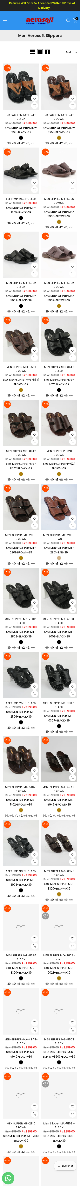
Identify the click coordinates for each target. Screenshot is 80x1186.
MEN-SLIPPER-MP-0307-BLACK (59, 705)
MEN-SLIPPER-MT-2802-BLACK (21, 621)
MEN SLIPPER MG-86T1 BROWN (21, 369)
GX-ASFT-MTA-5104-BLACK (21, 117)
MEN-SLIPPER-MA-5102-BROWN (21, 789)
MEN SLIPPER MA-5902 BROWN (59, 285)
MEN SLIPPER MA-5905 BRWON (59, 201)
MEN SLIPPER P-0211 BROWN (59, 453)
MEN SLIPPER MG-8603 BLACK (59, 1041)
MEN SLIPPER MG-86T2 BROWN (21, 453)
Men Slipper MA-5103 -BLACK (59, 1125)
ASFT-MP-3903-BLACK (21, 871)
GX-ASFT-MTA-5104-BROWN (59, 117)
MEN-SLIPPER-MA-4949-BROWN (59, 789)
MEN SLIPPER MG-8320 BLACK (21, 957)
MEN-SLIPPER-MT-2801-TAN (59, 537)
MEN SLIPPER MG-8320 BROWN (59, 873)
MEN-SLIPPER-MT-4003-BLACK (59, 621)
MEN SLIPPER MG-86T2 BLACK (59, 369)
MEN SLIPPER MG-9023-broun (59, 957)
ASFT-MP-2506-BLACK (21, 703)
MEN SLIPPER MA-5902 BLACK (21, 285)
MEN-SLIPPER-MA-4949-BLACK (21, 1041)
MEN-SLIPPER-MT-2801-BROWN (21, 537)
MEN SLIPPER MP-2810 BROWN (21, 1125)
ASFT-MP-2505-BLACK (21, 199)
